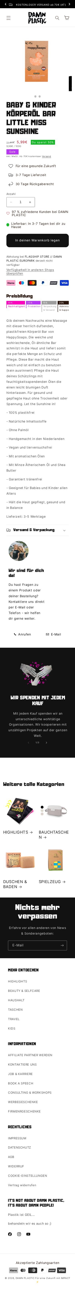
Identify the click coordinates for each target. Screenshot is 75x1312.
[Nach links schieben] (28, 743)
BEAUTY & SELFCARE (24, 991)
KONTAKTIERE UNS (22, 1064)
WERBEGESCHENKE (23, 1102)
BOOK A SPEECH (20, 1083)
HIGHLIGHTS (15, 832)
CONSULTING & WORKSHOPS (30, 1092)
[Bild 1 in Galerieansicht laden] (35, 96)
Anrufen (24, 634)
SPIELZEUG (50, 881)
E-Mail (55, 634)
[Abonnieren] (62, 945)
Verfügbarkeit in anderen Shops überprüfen (30, 271)
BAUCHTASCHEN (54, 835)
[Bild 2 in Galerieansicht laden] (40, 96)
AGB (11, 1157)
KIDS (11, 1028)
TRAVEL (14, 1019)
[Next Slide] (69, 4)
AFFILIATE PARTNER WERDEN (30, 1055)
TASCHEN (15, 1009)
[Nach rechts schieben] (46, 743)
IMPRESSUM (17, 1138)
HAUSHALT (16, 1000)
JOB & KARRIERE (20, 1074)
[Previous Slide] (5, 4)
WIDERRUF (16, 1166)
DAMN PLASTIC (25, 1278)
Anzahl (11, 194)
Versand (46, 156)
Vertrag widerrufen (22, 1185)
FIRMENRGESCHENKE (24, 1111)
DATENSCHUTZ (19, 1147)
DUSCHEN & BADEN (15, 884)
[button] (8, 17)
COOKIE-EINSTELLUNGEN (27, 1176)
